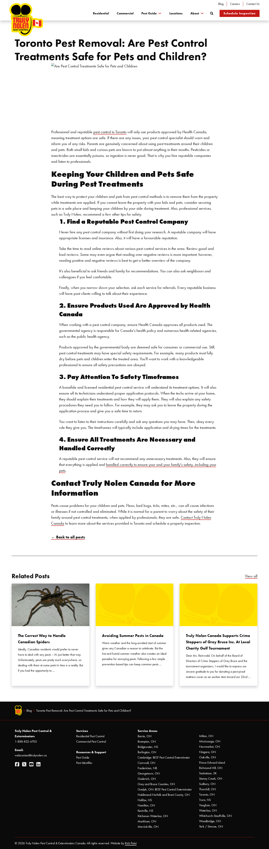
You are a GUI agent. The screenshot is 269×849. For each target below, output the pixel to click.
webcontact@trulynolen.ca (31, 755)
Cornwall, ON (146, 763)
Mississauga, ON (209, 741)
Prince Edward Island (212, 762)
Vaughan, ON (207, 805)
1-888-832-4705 (26, 741)
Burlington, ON (147, 752)
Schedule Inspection (240, 13)
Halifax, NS (145, 800)
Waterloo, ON (208, 810)
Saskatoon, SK (208, 773)
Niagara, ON (207, 752)
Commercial (125, 13)
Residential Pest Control (90, 736)
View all (251, 576)
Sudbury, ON (207, 784)
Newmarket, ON (209, 746)
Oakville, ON (207, 757)
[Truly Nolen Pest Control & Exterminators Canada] (26, 19)
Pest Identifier (84, 763)
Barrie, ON (144, 736)
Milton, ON (206, 736)
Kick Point (130, 843)
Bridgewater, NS (148, 747)
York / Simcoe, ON (211, 826)
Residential (101, 13)
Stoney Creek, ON (210, 778)
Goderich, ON (147, 779)
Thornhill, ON (207, 789)
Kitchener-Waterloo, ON (153, 816)
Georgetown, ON (149, 773)
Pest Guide (149, 13)
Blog (221, 4)
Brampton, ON (147, 741)
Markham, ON (147, 821)
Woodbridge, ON (210, 821)
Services (82, 731)
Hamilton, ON (146, 805)
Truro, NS (205, 800)
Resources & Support (91, 752)
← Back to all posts (68, 537)
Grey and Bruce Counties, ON (156, 784)
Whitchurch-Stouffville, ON (215, 816)
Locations (176, 13)
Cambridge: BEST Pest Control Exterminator (164, 757)
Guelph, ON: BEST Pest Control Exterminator (165, 789)
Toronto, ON (207, 794)
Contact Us (253, 4)
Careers (235, 4)
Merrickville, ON (148, 827)
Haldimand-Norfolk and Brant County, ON (164, 795)
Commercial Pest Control (91, 741)
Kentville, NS (145, 811)
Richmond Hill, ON (210, 768)
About (194, 13)
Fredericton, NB (147, 768)
